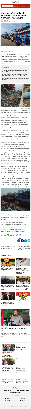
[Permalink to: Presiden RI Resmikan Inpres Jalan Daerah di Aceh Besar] (8, 361)
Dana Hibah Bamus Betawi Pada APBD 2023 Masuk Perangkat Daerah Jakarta (24, 247)
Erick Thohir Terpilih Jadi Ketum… (8, 381)
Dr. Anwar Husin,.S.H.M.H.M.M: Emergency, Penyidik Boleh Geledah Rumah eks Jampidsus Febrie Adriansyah (15, 75)
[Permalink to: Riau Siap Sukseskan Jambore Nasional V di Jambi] (22, 375)
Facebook (9, 398)
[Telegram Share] (25, 240)
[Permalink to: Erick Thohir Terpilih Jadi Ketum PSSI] (8, 375)
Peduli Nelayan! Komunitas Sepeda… (8, 355)
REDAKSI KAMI (7, 390)
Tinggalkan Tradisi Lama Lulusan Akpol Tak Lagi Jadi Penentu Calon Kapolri (7, 269)
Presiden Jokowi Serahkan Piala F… (21, 369)
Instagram (9, 400)
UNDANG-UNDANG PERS (15, 392)
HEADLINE (18, 345)
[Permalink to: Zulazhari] (2, 20)
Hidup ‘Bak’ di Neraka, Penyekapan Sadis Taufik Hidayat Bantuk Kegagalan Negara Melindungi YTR (23, 287)
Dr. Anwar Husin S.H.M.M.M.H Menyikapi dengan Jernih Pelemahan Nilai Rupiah (8, 303)
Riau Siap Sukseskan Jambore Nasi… (22, 381)
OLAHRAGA (9, 352)
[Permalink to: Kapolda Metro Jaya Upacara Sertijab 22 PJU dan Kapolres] (15, 317)
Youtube (23, 400)
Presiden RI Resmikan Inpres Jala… (8, 369)
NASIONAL (4, 352)
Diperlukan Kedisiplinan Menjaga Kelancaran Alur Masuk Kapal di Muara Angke (7, 287)
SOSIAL (3, 353)
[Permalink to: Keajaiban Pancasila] (23, 296)
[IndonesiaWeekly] (15, 2)
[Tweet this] (22, 240)
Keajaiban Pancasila (21, 301)
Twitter (23, 398)
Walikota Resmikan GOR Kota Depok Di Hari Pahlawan (8, 246)
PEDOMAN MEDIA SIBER (23, 390)
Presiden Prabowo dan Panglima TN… (21, 348)
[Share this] (18, 240)
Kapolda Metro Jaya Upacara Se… (14, 329)
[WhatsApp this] (28, 240)
